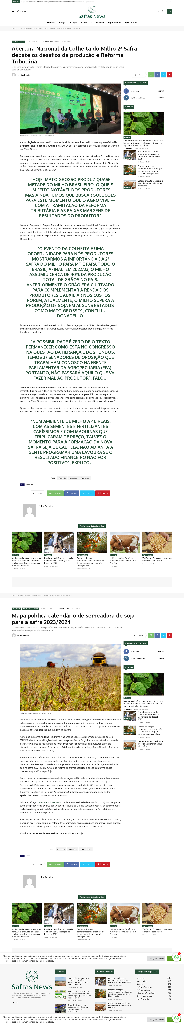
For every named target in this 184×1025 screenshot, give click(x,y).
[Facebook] (159, 11)
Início (13, 28)
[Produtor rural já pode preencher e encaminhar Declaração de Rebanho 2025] (130, 155)
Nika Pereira (25, 75)
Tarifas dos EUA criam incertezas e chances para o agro (157, 559)
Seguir (161, 98)
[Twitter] (163, 74)
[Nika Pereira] (14, 75)
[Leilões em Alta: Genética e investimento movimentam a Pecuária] (130, 184)
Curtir (161, 91)
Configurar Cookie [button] (156, 1019)
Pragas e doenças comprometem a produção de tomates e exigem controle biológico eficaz (150, 170)
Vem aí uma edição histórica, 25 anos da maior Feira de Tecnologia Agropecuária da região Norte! (79, 994)
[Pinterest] (169, 74)
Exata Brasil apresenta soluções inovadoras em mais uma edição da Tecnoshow (78, 1008)
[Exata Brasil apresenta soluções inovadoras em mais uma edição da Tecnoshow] (60, 1008)
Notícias (19, 28)
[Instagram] (162, 11)
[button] (169, 11)
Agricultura (73, 478)
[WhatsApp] (151, 74)
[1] (176, 1019)
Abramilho (62, 478)
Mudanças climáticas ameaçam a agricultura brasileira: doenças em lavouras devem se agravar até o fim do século (143, 143)
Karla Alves (128, 149)
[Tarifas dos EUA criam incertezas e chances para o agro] (157, 542)
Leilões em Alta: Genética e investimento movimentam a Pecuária (48, 2)
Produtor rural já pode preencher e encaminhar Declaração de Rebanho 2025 (149, 155)
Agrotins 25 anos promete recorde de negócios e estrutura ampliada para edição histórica (78, 981)
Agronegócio (28, 28)
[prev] (166, 1)
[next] (170, 1)
